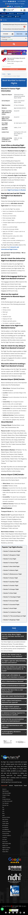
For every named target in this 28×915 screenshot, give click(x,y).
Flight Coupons (5, 849)
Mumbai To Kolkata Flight (10, 570)
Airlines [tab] (11, 785)
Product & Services (6, 799)
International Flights (6, 793)
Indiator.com (5, 845)
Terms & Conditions (6, 835)
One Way (5, 20)
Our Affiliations (5, 829)
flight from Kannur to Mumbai (17, 190)
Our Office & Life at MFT (7, 801)
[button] (23, 54)
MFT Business (5, 825)
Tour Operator (5, 803)
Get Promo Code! (14, 69)
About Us (4, 789)
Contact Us (4, 837)
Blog (3, 813)
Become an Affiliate (6, 831)
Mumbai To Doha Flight (10, 593)
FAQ (3, 811)
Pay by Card (4, 841)
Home (3, 74)
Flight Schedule (5, 791)
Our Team (4, 839)
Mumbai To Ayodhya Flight (11, 581)
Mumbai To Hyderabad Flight (11, 551)
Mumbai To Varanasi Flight (11, 600)
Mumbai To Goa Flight (9, 559)
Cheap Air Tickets (6, 795)
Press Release (5, 827)
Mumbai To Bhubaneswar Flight (12, 574)
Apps (3, 815)
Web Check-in (5, 819)
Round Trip (24, 20)
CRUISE (17, 16)
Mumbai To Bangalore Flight (11, 555)
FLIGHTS (4, 13)
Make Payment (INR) (6, 843)
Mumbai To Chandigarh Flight (11, 597)
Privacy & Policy (5, 833)
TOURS (10, 16)
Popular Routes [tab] (18, 785)
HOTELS (12, 13)
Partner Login (5, 821)
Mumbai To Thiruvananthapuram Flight (14, 616)
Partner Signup (5, 823)
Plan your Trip (5, 805)
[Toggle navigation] (24, 10)
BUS (3, 16)
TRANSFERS (20, 13)
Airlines (4, 797)
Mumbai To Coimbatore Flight (12, 612)
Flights (9, 74)
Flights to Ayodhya (6, 847)
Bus (3, 807)
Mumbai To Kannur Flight (10, 578)
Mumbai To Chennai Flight (10, 562)
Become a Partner (6, 817)
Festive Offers (5, 851)
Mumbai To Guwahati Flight (11, 604)
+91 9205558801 (21, 1)
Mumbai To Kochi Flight (10, 608)
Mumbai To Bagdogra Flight (11, 619)
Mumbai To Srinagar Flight (11, 589)
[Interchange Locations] (24, 27)
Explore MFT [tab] (4, 785)
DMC (3, 809)
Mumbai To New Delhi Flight (11, 566)
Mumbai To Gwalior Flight (10, 585)
